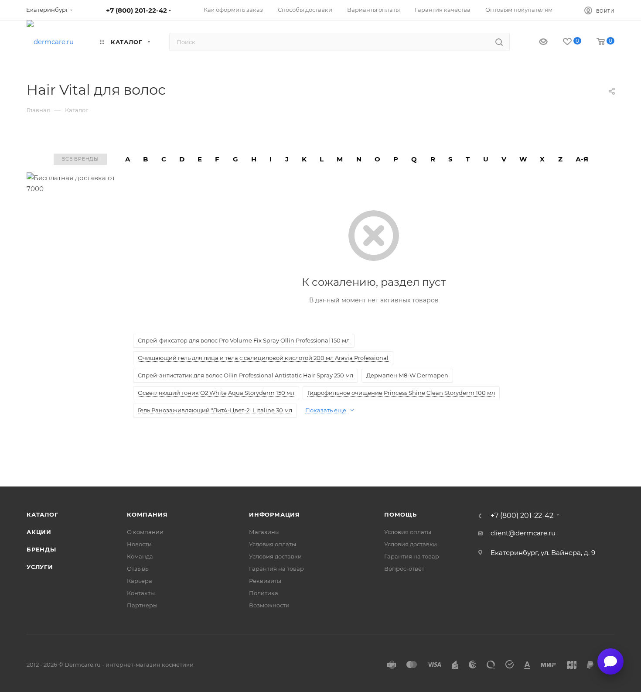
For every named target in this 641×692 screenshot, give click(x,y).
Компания (147, 514)
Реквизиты (265, 580)
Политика (263, 592)
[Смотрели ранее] (536, 42)
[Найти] (499, 42)
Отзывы (138, 568)
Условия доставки (275, 556)
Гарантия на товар (276, 568)
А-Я (582, 159)
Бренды (41, 549)
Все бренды (80, 159)
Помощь (400, 514)
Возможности (269, 605)
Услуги (40, 566)
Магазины (264, 531)
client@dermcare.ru (523, 533)
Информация (274, 514)
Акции (39, 531)
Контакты (141, 592)
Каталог (42, 514)
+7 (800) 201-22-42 (136, 10)
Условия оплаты (272, 544)
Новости (139, 544)
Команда (140, 556)
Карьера (139, 580)
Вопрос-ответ (404, 568)
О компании (145, 531)
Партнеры (142, 605)
